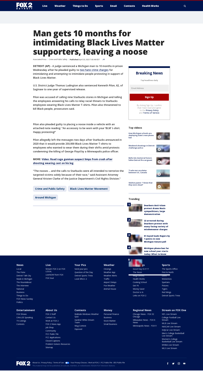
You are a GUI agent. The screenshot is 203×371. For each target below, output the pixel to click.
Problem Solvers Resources (58, 344)
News (19, 265)
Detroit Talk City (23, 275)
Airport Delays (110, 282)
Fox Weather (109, 285)
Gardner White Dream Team (84, 321)
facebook (168, 363)
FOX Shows (21, 314)
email (184, 363)
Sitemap (49, 347)
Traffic (107, 279)
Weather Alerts (110, 275)
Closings (107, 269)
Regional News (142, 310)
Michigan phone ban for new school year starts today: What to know (156, 251)
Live (48, 265)
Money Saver (139, 289)
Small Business (110, 324)
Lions (164, 275)
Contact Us (51, 317)
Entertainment (25, 310)
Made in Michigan (24, 279)
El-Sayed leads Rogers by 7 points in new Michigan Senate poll (157, 239)
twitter (173, 363)
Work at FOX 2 (52, 320)
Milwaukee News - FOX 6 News (144, 321)
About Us (51, 310)
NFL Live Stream (169, 314)
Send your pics (81, 269)
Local (18, 269)
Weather (109, 265)
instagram (179, 363)
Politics (19, 302)
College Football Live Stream (171, 318)
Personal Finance (111, 314)
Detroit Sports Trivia (84, 275)
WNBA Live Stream (170, 345)
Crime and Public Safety (58, 59)
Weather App (109, 272)
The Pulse (20, 272)
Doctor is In (138, 292)
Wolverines (167, 279)
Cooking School (140, 282)
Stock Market (110, 320)
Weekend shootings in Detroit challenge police (142, 146)
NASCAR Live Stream (171, 326)
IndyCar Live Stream (171, 330)
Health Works (139, 279)
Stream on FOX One (174, 310)
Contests (20, 324)
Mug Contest (138, 275)
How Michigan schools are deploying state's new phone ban (141, 135)
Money (108, 310)
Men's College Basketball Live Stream (173, 334)
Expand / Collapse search (185, 6)
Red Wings (166, 292)
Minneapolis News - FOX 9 (144, 325)
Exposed (78, 329)
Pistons (165, 285)
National (20, 289)
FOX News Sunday (24, 299)
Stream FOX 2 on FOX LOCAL (55, 270)
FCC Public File (52, 334)
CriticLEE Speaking (24, 317)
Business (20, 292)
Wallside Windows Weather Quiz (87, 315)
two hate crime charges (94, 70)
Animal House (110, 289)
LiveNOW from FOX (54, 274)
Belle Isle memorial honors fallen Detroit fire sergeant (140, 159)
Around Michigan (45, 197)
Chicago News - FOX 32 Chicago (143, 315)
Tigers (164, 289)
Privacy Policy (152, 110)
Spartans (166, 282)
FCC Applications (53, 337)
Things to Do (22, 295)
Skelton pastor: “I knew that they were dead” (140, 183)
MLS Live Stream (169, 348)
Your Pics (80, 265)
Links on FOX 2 (139, 295)
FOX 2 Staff (51, 314)
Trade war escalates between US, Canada (138, 171)
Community (51, 330)
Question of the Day (84, 272)
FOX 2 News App (53, 324)
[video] (163, 136)
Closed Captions (53, 340)
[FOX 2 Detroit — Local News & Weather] (25, 6)
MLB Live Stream (169, 323)
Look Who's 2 (81, 279)
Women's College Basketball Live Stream (172, 340)
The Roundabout (23, 282)
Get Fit (136, 285)
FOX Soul (50, 278)
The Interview (22, 285)
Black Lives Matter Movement (89, 188)
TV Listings (21, 320)
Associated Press (39, 59)
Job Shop (50, 327)
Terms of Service (151, 112)
